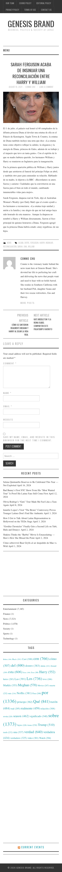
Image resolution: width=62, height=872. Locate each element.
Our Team (10, 3)
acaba (20, 242)
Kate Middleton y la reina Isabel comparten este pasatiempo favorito (43, 324)
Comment (10, 363)
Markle (10, 685)
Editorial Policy (43, 3)
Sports (6, 633)
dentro (32, 665)
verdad (33, 731)
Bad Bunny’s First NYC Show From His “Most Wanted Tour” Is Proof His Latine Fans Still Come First (29, 492)
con (41, 658)
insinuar (49, 242)
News (9, 242)
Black (16, 659)
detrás (45, 666)
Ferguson (34, 242)
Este (26, 672)
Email (7, 406)
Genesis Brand (31, 23)
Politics (6, 623)
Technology (8, 638)
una (25, 246)
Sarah (20, 246)
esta (15, 671)
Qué (41, 701)
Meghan (27, 685)
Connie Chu (30, 86)
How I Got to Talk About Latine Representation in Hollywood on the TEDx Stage (26, 520)
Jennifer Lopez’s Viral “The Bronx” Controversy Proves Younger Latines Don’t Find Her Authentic (29, 511)
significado (39, 716)
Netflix (24, 693)
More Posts (28, 302)
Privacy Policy (12, 9)
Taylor (22, 725)
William (31, 246)
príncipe (25, 702)
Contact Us (46, 9)
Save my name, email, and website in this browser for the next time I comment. (29, 438)
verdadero (18, 737)
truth (8, 732)
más (12, 693)
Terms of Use (30, 9)
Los (34, 678)
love (47, 679)
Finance (6, 613)
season (21, 716)
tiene (32, 725)
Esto (35, 672)
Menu (6, 50)
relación (48, 708)
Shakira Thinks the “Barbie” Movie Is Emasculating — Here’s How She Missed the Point (29, 536)
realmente (30, 708)
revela (8, 716)
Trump (46, 724)
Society (6, 628)
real (15, 708)
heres (8, 679)
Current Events (32, 847)
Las (20, 679)
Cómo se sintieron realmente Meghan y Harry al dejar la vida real (18, 329)
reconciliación (10, 246)
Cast (27, 659)
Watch (45, 737)
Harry (42, 242)
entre (26, 242)
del (18, 665)
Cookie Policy (25, 3)
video (33, 737)
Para (36, 693)
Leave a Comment (46, 86)
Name (7, 393)
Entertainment (9, 608)
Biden (7, 659)
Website (8, 419)
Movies (43, 685)
